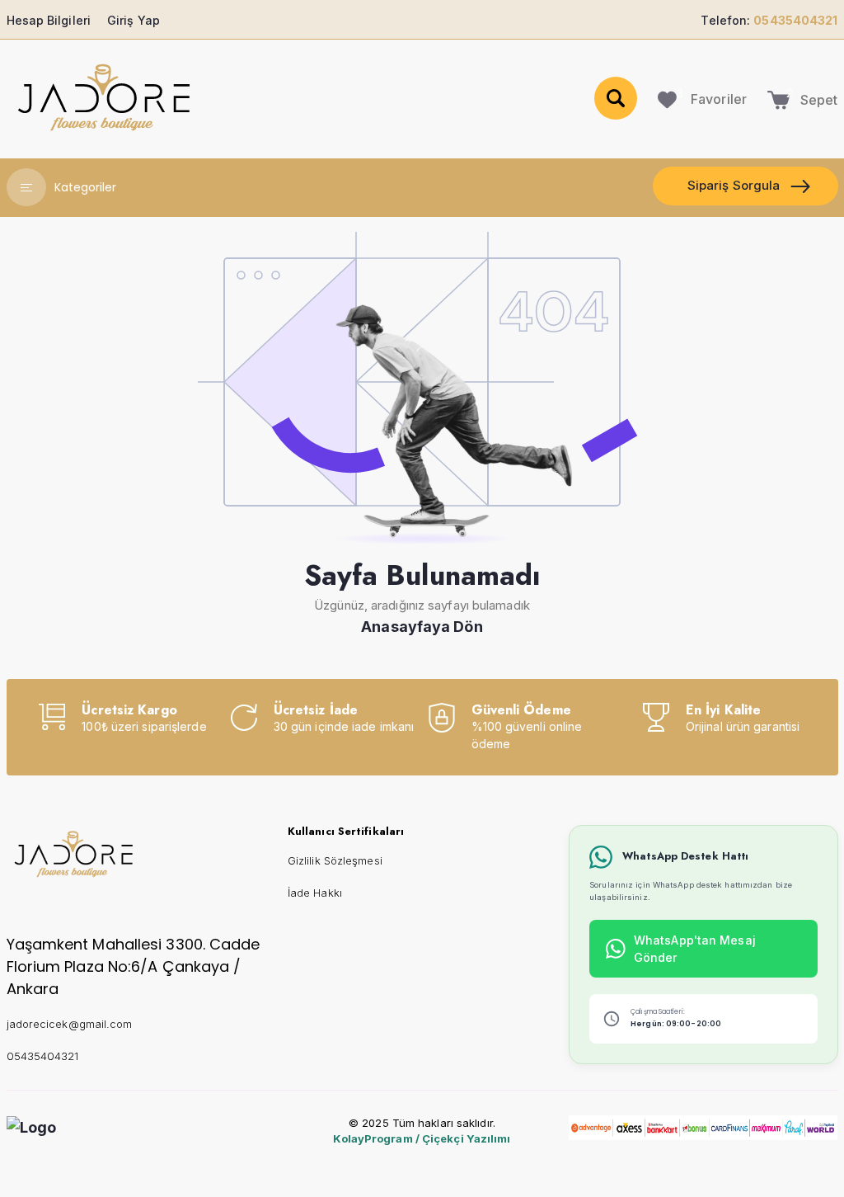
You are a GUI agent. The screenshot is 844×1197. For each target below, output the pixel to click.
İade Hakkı (315, 892)
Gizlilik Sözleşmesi (335, 860)
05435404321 (43, 1056)
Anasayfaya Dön (421, 626)
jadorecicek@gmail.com (70, 1023)
